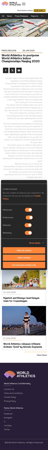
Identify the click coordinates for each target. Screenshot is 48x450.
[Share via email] (19, 70)
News (9, 16)
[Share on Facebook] (5, 70)
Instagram (8, 417)
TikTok (7, 429)
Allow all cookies (24, 250)
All (3, 16)
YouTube (8, 425)
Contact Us (9, 389)
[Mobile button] (23, 3)
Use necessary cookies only (24, 265)
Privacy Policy (10, 401)
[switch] (29, 217)
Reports (34, 16)
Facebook (8, 414)
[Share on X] (12, 70)
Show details (34, 243)
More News (42, 355)
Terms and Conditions (13, 393)
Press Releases (21, 16)
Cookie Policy (10, 397)
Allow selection (24, 258)
